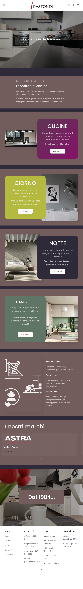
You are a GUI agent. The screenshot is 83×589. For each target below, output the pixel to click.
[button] (4, 5)
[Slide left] (37, 459)
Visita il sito (8, 452)
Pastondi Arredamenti (38, 583)
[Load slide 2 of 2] (40, 70)
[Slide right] (46, 459)
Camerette (9, 550)
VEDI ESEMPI (57, 151)
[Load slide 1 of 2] (37, 70)
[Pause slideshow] (50, 70)
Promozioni (9, 555)
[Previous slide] (32, 70)
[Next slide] (45, 70)
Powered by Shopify (51, 583)
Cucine (8, 536)
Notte (7, 545)
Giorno (7, 541)
